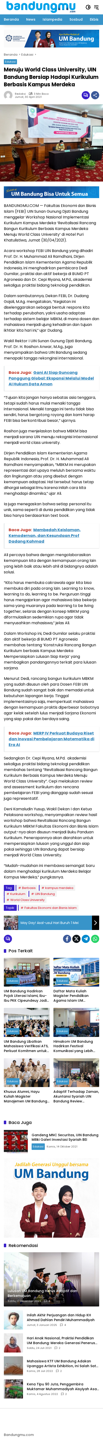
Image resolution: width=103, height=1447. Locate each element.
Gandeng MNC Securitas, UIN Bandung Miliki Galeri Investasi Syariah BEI (65, 1137)
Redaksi (20, 94)
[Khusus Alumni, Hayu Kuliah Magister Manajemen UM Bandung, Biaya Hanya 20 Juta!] (27, 1072)
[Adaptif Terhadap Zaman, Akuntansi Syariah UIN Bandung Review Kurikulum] (76, 1072)
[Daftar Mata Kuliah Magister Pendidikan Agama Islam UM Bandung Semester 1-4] (76, 972)
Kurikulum (17, 894)
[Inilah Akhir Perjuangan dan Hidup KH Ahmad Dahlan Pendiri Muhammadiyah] (13, 1319)
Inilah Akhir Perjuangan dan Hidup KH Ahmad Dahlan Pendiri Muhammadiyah (61, 1317)
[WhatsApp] (95, 939)
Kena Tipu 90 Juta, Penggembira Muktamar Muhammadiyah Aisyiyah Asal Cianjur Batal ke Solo (62, 1386)
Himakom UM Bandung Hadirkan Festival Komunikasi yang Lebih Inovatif (73, 1046)
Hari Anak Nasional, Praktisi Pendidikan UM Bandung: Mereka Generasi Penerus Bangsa (61, 1340)
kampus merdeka (59, 888)
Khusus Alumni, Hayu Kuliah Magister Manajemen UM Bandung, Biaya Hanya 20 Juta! (26, 1096)
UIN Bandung (45, 894)
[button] (88, 7)
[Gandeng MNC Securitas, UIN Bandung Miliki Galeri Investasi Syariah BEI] (16, 1141)
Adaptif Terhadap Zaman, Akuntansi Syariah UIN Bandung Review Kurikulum (76, 1096)
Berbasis (29, 888)
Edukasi (10, 62)
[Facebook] (67, 939)
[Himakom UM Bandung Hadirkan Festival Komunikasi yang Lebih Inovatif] (76, 1022)
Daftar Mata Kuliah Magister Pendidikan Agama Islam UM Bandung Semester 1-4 (73, 996)
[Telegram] (86, 939)
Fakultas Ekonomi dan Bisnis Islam (50, 908)
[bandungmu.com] (42, 7)
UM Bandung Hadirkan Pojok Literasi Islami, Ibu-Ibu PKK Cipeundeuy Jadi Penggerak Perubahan (25, 996)
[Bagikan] (95, 95)
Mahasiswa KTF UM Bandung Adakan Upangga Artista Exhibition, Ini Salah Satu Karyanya (62, 1363)
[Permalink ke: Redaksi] (9, 95)
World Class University (27, 900)
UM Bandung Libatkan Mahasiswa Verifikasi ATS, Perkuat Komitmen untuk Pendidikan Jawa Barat (26, 1046)
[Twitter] (76, 939)
